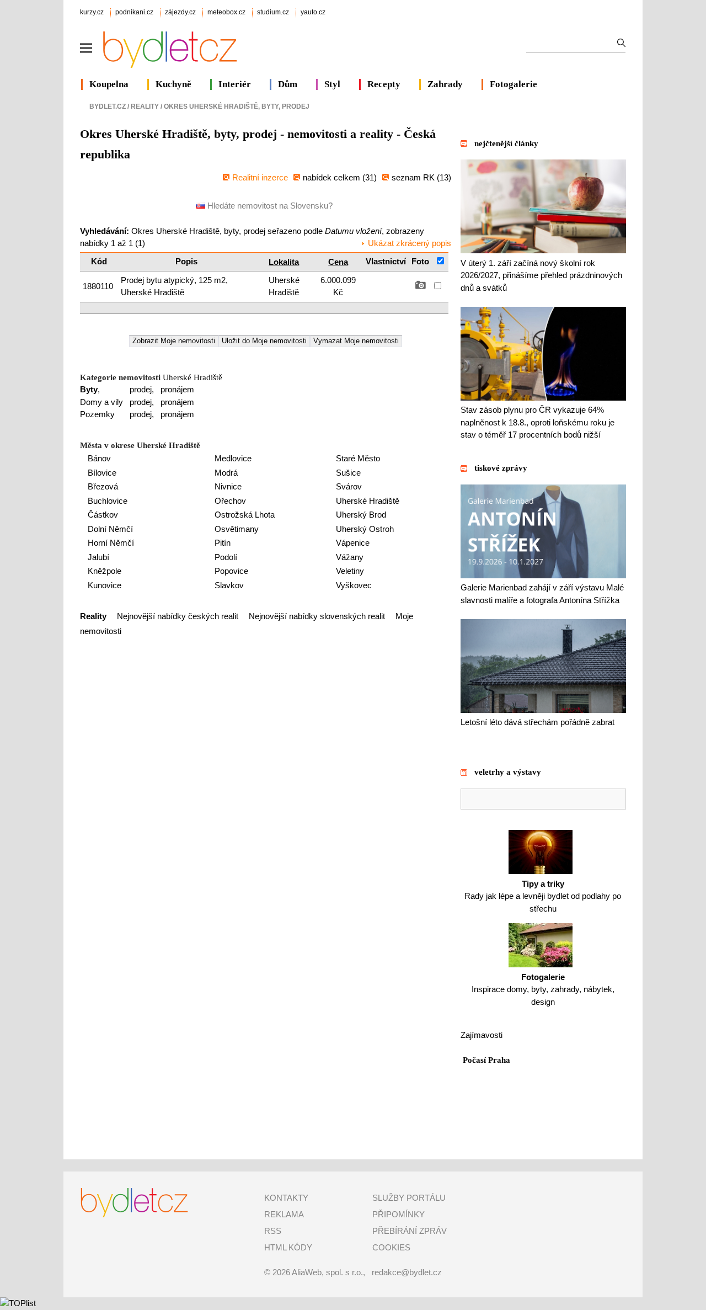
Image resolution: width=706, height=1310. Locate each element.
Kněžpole (104, 571)
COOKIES (391, 1247)
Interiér (234, 84)
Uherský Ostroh (365, 529)
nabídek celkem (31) (340, 177)
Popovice (231, 571)
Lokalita (284, 261)
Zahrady (445, 84)
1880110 (99, 286)
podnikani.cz (134, 12)
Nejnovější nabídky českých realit (177, 616)
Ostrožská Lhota (245, 514)
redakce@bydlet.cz (407, 1272)
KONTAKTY (286, 1197)
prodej (141, 389)
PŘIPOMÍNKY (398, 1214)
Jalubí (98, 557)
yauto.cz (313, 12)
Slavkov (229, 585)
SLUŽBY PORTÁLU (409, 1197)
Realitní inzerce (260, 177)
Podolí (226, 557)
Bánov (99, 458)
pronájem (177, 389)
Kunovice (104, 585)
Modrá (226, 472)
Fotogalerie (513, 84)
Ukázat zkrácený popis (409, 243)
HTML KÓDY (288, 1247)
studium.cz (273, 12)
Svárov (349, 486)
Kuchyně (173, 84)
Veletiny (350, 571)
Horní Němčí (111, 542)
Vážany (349, 557)
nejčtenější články (506, 143)
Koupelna (109, 84)
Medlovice (233, 458)
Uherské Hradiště (284, 286)
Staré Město (358, 458)
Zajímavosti (481, 1035)
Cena (338, 261)
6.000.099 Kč (338, 286)
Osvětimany (237, 529)
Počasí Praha (486, 1060)
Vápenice (353, 542)
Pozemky (97, 414)
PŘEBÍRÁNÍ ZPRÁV (409, 1231)
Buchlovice (107, 500)
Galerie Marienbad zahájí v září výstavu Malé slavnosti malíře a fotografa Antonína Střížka (542, 594)
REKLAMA (284, 1214)
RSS (272, 1231)
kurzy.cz (92, 12)
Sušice (348, 472)
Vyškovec (354, 585)
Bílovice (102, 472)
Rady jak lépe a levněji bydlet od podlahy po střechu (542, 896)
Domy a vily (101, 402)
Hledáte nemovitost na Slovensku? (269, 205)
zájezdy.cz (180, 12)
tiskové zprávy (500, 468)
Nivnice (228, 486)
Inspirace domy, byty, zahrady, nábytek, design (543, 989)
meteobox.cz (226, 12)
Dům (287, 84)
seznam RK (414, 177)
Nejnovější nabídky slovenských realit (317, 616)
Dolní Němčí (110, 529)
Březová (103, 486)
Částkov (103, 514)
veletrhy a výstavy (507, 772)
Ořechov (230, 500)
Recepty (383, 84)
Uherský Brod (361, 514)
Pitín (223, 542)
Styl (332, 84)
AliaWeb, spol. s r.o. (327, 1272)
